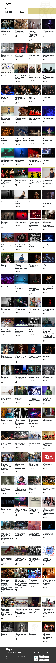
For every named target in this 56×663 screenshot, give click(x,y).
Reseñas (23, 16)
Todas (16, 16)
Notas (19, 16)
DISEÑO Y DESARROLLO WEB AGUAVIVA (17, 661)
